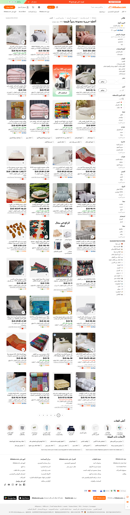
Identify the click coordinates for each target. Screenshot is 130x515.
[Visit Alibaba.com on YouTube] (9, 484)
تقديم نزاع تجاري (45, 470)
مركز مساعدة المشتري (44, 463)
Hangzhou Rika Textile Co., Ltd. (63, 212)
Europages (92, 506)
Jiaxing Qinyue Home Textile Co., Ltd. (62, 54)
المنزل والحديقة (84, 18)
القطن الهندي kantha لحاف (57, 441)
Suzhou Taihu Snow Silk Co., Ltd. (40, 58)
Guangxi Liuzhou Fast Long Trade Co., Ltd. (39, 131)
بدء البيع (23, 466)
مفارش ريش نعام (19, 445)
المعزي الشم (86, 445)
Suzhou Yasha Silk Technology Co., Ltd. (16, 58)
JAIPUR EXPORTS (90, 175)
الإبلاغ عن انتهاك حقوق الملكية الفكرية (40, 477)
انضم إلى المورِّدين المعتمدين (17, 474)
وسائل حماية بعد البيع (95, 474)
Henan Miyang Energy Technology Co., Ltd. (16, 177)
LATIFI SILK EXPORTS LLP (18, 249)
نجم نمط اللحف (48, 142)
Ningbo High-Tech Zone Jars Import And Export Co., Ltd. (39, 94)
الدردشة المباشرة (45, 466)
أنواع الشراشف (78, 137)
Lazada (65, 506)
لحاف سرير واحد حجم (74, 142)
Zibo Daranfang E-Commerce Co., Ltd (85, 54)
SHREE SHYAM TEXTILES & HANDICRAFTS (62, 289)
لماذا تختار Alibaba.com (119, 463)
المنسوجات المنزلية (72, 18)
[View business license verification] (82, 512)
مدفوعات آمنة (97, 463)
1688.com (45, 506)
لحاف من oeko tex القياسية (62, 137)
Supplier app (69, 498)
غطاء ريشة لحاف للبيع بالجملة (17, 441)
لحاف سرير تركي (63, 445)
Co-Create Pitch (121, 466)
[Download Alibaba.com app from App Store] (24, 498)
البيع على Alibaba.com (19, 463)
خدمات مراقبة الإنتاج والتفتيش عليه (91, 477)
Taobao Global (73, 506)
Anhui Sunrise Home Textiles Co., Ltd (62, 175)
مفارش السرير (60, 18)
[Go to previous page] (62, 415)
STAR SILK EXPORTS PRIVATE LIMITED (85, 285)
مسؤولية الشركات (121, 470)
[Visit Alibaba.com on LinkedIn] (20, 484)
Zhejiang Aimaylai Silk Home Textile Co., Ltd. (39, 177)
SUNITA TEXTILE (67, 131)
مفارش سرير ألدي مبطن (116, 441)
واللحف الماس (84, 441)
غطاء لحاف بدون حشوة (34, 445)
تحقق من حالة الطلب (19, 470)
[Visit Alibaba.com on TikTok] (5, 484)
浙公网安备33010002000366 (96, 512)
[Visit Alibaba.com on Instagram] (13, 484)
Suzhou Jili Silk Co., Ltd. (42, 214)
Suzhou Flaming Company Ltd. (86, 214)
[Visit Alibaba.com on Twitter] (16, 484)
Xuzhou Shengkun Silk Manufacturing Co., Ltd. (85, 129)
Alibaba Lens (119, 498)
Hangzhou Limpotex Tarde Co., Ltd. (85, 94)
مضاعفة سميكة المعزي (15, 137)
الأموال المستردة (45, 474)
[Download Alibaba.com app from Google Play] (10, 498)
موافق (102, 81)
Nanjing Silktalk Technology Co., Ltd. (16, 212)
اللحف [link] (51, 18)
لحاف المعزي (61, 142)
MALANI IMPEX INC (43, 287)
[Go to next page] (39, 415)
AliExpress (38, 506)
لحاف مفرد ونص (49, 445)
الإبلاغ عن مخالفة (45, 481)
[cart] (32, 7)
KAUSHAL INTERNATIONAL (18, 287)
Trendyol (85, 506)
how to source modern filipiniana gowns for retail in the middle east (104, 449)
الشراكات (22, 477)
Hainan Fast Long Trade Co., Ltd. (16, 94)
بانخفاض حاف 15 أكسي (99, 441)
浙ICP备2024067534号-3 (113, 512)
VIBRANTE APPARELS (42, 249)
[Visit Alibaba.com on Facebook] (24, 484)
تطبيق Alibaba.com (37, 498)
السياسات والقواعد (96, 481)
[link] (127, 496)
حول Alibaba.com (121, 459)
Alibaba (94, 18)
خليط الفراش (72, 441)
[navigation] (111, 217)
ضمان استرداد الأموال (95, 466)
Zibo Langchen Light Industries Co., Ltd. (85, 249)
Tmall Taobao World (55, 506)
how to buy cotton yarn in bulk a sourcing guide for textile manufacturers (60, 449)
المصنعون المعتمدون (70, 463)
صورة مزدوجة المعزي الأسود (43, 137)
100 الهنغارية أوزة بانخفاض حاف (37, 441)
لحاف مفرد (75, 445)
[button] (57, 7)
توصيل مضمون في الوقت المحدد (92, 470)
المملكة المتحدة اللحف (100, 445)
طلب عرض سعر (71, 466)
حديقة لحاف (90, 137)
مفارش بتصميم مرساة (116, 445)
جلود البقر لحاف (89, 142)
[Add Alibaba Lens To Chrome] (99, 498)
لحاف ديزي (28, 137)
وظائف (124, 474)
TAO (80, 506)
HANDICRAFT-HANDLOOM (18, 131)
